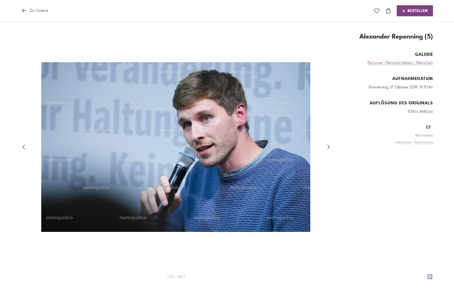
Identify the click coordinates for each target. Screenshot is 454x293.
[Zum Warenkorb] (388, 10)
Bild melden (424, 135)
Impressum (403, 142)
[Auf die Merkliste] (377, 10)
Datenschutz (424, 142)
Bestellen (417, 11)
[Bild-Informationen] (430, 277)
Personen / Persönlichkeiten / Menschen (400, 63)
